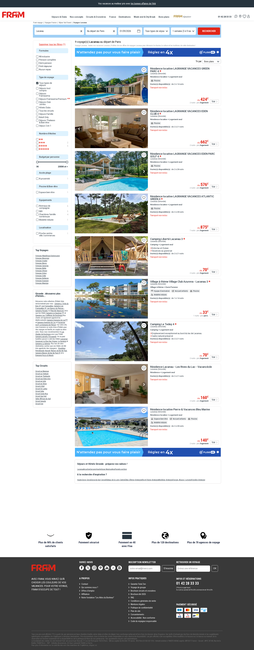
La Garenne (62, 341)
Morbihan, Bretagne (166, 480)
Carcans (93, 469)
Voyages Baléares (42, 278)
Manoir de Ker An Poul (59, 351)
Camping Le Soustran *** (55, 313)
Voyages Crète (40, 276)
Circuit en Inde (40, 381)
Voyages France (50, 23)
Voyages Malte (40, 268)
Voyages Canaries (42, 266)
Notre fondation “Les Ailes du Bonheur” (97, 597)
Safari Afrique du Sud (43, 399)
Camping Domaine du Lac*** (57, 320)
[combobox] (36, 31)
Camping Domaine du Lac (46, 322)
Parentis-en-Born (121, 469)
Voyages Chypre (41, 271)
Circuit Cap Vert (40, 396)
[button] (50, 540)
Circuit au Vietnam (42, 374)
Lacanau (80, 469)
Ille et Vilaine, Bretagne (150, 480)
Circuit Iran (39, 404)
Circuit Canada (40, 401)
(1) (52, 44)
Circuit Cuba (39, 391)
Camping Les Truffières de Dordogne (48, 315)
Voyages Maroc (41, 263)
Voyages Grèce (40, 273)
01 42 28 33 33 (225, 17)
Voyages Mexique (41, 283)
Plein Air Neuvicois (57, 311)
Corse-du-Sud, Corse (98, 480)
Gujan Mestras (106, 469)
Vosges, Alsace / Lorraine (182, 480)
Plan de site (135, 611)
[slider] (37, 162)
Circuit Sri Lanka (41, 389)
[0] (244, 16)
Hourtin (98, 469)
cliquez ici (93, 645)
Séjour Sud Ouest (65, 23)
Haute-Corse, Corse (84, 480)
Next (143, 86)
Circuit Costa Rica (41, 394)
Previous (79, 86)
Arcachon (86, 469)
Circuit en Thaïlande (42, 376)
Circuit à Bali (40, 386)
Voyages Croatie (41, 261)
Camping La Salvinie (42, 344)
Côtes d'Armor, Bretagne (133, 480)
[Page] (81, 568)
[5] (46, 146)
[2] (46, 142)
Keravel (47, 351)
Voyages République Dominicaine (47, 256)
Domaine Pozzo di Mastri (44, 355)
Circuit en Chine (41, 384)
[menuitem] (59, 17)
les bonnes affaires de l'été (143, 3)
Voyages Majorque (42, 258)
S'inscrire (168, 568)
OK (214, 568)
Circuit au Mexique (42, 371)
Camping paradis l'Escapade (45, 337)
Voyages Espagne (42, 281)
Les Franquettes (47, 306)
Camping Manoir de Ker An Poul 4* (47, 353)
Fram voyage (37, 23)
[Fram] (13, 15)
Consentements (137, 614)
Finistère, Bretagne (198, 480)
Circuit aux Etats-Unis (43, 379)
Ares (113, 469)
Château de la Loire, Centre (115, 480)
